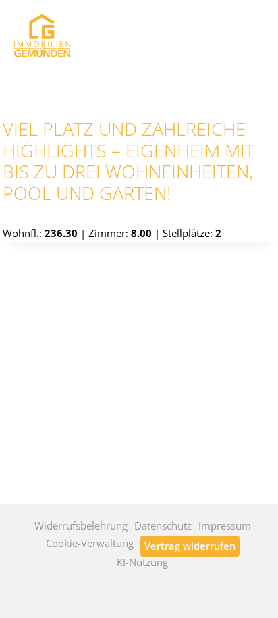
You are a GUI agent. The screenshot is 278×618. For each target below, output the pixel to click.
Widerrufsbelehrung (81, 525)
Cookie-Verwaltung (90, 543)
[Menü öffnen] (251, 32)
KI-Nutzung (142, 562)
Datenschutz (163, 525)
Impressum (224, 525)
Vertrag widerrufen (189, 545)
